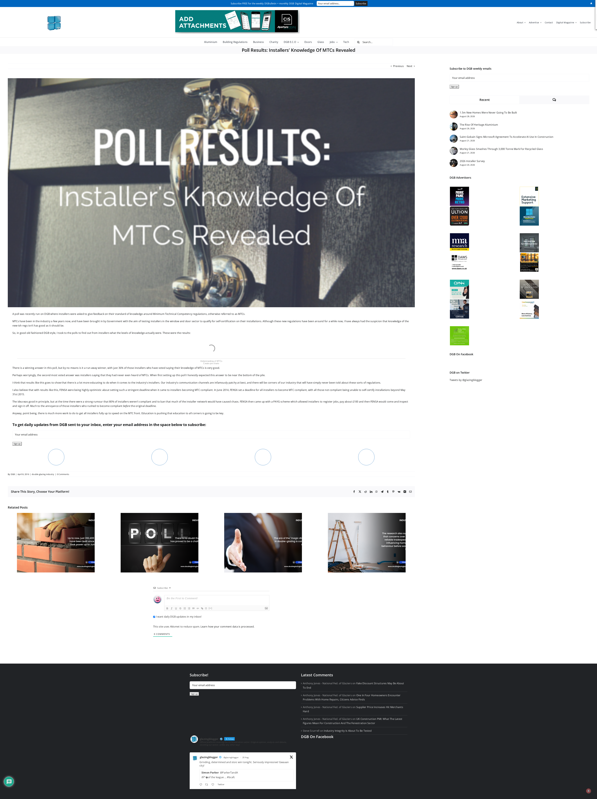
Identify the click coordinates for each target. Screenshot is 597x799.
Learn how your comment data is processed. (227, 626)
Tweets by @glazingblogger (466, 380)
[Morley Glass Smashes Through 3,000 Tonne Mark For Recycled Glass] (454, 149)
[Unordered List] (189, 608)
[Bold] (167, 608)
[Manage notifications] (588, 790)
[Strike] (180, 608)
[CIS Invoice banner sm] (237, 11)
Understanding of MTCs (211, 361)
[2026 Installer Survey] (454, 161)
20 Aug (245, 757)
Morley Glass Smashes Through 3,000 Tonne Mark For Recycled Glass (501, 149)
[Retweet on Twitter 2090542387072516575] (207, 785)
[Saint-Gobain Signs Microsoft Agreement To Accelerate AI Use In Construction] (454, 136)
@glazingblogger (231, 757)
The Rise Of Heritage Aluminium (479, 124)
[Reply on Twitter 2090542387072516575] (201, 785)
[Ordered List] (185, 608)
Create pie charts (211, 363)
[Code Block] (198, 608)
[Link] (202, 608)
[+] (210, 608)
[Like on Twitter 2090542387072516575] (214, 785)
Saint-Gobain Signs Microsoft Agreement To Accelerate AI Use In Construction (506, 137)
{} (206, 608)
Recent (484, 100)
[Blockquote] (193, 608)
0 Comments (63, 474)
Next (409, 66)
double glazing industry (43, 474)
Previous (398, 66)
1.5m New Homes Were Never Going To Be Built (488, 112)
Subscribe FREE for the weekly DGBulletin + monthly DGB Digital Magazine (272, 3)
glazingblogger (209, 757)
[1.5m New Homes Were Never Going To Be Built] (454, 112)
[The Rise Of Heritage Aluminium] (454, 124)
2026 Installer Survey (472, 161)
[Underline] (176, 608)
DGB (13, 474)
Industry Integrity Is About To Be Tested (348, 730)
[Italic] (171, 608)
